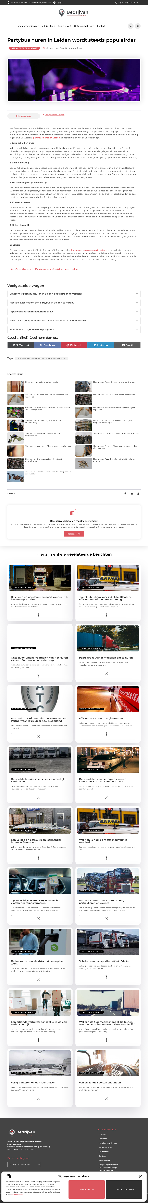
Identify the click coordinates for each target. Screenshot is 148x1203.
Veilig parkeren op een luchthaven (33, 1082)
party (53, 358)
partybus (61, 358)
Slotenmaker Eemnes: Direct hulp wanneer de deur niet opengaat (115, 447)
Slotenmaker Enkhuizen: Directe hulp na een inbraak (116, 433)
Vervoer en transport (24, 48)
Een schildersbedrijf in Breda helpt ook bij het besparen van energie (112, 421)
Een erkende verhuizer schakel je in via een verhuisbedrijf (39, 1023)
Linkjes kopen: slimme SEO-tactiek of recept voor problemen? (108, 1168)
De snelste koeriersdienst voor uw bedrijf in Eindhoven (39, 780)
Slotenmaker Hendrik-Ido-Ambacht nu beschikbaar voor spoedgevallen (47, 408)
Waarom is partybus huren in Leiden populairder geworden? (74, 293)
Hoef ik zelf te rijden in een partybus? (74, 329)
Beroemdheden (105, 1147)
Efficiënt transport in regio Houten (101, 718)
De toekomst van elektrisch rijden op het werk (37, 962)
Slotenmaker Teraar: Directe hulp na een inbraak (114, 382)
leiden (47, 358)
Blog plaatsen (104, 1160)
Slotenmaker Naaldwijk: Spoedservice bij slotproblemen (42, 434)
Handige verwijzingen (27, 26)
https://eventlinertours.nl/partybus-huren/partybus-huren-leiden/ (44, 269)
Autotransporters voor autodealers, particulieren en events (101, 901)
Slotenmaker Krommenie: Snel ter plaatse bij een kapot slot (114, 408)
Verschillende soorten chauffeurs (100, 1082)
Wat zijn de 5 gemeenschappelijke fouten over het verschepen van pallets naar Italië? (107, 1023)
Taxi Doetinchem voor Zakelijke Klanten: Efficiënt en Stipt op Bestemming (105, 598)
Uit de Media (48, 26)
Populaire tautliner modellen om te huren (106, 657)
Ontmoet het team (84, 26)
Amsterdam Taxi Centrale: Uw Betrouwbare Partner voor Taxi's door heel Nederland (38, 719)
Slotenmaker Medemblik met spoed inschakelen (114, 395)
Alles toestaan (87, 1189)
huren (41, 358)
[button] (140, 1176)
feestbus (26, 358)
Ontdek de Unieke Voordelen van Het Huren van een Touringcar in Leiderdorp (39, 659)
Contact (101, 26)
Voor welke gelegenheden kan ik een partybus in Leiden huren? (74, 320)
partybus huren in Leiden (46, 137)
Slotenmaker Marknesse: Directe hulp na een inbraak (48, 446)
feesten (33, 358)
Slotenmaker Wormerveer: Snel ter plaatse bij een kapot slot (46, 396)
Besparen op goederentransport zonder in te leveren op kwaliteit (40, 598)
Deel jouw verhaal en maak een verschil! (74, 521)
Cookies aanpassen (124, 1189)
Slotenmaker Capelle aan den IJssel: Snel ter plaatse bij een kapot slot (48, 473)
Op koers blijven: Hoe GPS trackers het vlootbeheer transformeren (35, 901)
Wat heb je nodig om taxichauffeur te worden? (103, 841)
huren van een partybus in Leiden (89, 250)
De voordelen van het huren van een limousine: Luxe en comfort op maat (102, 780)
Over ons (102, 1134)
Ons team (103, 1139)
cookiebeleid (17, 1194)
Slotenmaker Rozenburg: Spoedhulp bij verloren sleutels (114, 460)
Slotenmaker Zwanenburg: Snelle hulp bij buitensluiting (43, 421)
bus (19, 358)
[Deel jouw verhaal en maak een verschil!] (74, 512)
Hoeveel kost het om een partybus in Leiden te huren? (74, 302)
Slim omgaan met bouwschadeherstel (41, 382)
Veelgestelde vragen (54, 114)
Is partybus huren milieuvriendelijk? (74, 311)
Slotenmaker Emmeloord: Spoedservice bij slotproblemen (43, 460)
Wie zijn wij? (64, 26)
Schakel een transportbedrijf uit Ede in (104, 961)
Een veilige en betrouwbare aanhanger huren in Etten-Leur (36, 841)
